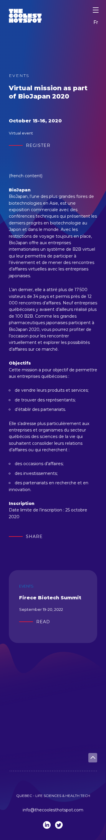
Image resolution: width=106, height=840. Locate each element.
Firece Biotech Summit (50, 598)
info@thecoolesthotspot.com (53, 810)
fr (95, 22)
